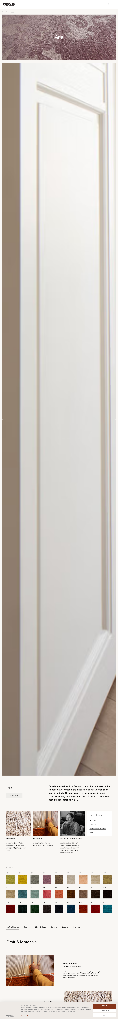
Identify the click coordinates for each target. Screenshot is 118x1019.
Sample (54, 927)
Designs (27, 927)
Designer (65, 927)
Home (3, 12)
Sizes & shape (40, 927)
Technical (93, 825)
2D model (93, 821)
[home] (9, 4)
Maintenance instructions (98, 828)
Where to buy (14, 795)
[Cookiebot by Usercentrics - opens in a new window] (10, 1016)
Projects (76, 927)
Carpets (8, 12)
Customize (104, 1010)
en (108, 4)
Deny (104, 1015)
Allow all (104, 1005)
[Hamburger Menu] (113, 4)
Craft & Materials (12, 927)
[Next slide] (114, 419)
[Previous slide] (3, 419)
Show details (24, 1015)
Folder (92, 832)
